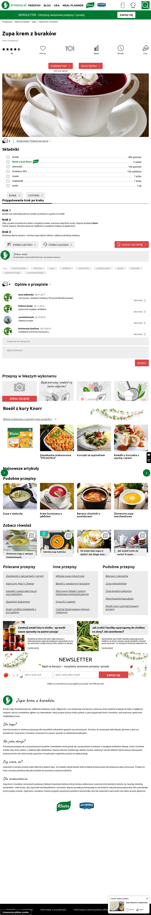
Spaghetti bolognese (18, 601)
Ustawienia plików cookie (16, 912)
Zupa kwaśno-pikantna (118, 590)
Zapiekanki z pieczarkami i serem (25, 575)
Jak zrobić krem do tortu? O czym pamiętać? (127, 552)
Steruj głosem (59, 244)
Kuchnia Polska (19, 268)
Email (13, 195)
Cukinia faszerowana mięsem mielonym (73, 610)
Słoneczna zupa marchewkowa (123, 515)
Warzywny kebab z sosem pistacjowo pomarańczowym (72, 592)
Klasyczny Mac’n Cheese (20, 583)
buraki (120, 268)
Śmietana (66, 268)
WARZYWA (38, 268)
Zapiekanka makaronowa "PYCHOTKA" (55, 456)
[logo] (14, 5)
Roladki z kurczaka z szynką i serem (126, 456)
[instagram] (148, 460)
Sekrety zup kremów (54, 551)
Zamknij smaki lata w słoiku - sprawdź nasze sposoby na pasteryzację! (41, 629)
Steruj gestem (22, 244)
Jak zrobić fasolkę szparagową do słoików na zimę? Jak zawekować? (118, 629)
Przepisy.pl (7, 21)
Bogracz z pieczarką (116, 575)
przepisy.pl (13, 40)
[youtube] (148, 455)
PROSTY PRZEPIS (103, 268)
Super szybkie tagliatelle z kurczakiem (21, 610)
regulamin (27, 909)
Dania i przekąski (22, 21)
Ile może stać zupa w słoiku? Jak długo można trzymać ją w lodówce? (93, 552)
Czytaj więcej (33, 648)
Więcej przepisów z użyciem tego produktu (27, 419)
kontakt (11, 909)
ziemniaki (135, 268)
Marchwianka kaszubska (119, 598)
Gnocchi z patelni (65, 601)
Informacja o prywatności (53, 909)
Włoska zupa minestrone (70, 575)
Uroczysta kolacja (35, 273)
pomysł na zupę (12, 273)
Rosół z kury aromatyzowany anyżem (122, 607)
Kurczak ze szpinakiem (91, 455)
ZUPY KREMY (83, 268)
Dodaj (141, 362)
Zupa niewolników (116, 583)
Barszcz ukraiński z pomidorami (88, 515)
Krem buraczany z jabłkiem (51, 515)
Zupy (34, 21)
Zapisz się (113, 675)
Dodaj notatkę (132, 244)
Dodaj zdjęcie (19, 398)
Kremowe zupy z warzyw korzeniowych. (19, 555)
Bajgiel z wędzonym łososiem (73, 583)
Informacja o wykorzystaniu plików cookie (95, 909)
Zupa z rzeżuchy (13, 513)
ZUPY (52, 268)
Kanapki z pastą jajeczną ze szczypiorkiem (21, 592)
